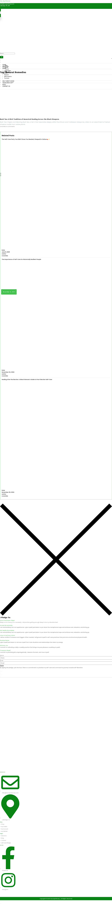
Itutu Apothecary (5, 1)
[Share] (1, 901)
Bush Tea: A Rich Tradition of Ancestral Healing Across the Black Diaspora (29, 119)
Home (4, 59)
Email (1, 660)
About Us (5, 61)
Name (2, 655)
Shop (4, 62)
